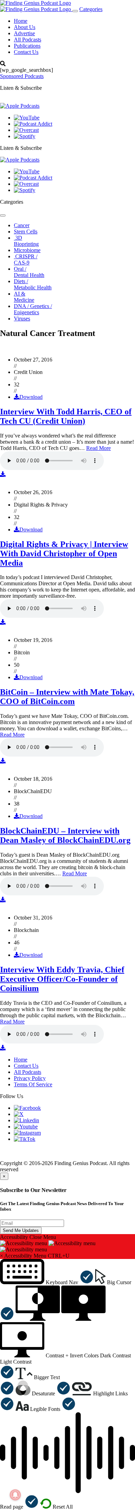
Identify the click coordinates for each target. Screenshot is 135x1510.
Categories (90, 9)
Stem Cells (25, 231)
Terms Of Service (33, 1084)
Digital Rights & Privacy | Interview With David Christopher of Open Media (64, 553)
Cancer (21, 225)
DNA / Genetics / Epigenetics (33, 309)
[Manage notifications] (15, 1494)
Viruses (22, 318)
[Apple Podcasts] (19, 106)
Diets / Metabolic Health (33, 284)
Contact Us (26, 52)
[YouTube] (26, 118)
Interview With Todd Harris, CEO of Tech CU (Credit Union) (66, 416)
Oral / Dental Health (29, 272)
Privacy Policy (30, 1078)
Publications (27, 46)
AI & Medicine (24, 297)
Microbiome (27, 250)
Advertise (24, 33)
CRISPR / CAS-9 (25, 259)
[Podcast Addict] (33, 124)
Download (31, 397)
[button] (47, 1282)
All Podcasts (27, 39)
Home (20, 21)
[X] (19, 1114)
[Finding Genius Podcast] (35, 3)
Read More (98, 448)
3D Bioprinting (26, 241)
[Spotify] (24, 136)
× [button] (1, 1256)
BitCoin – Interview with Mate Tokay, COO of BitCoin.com (67, 696)
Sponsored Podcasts (22, 76)
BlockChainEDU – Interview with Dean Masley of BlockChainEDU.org (65, 835)
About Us (24, 27)
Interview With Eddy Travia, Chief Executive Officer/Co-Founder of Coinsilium (62, 979)
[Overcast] (26, 130)
